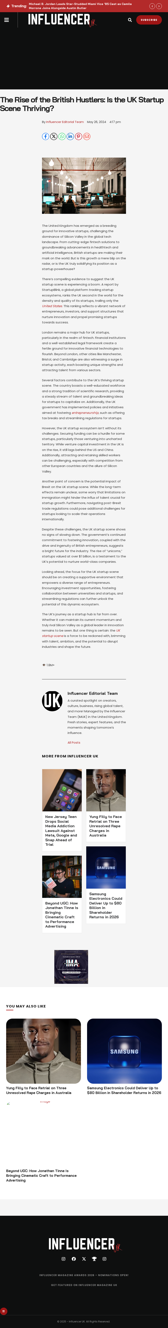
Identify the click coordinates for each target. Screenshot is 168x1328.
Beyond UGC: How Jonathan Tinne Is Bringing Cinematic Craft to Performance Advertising (61, 915)
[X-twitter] (84, 1259)
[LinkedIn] (70, 136)
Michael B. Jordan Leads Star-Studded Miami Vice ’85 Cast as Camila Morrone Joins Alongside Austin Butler (80, 6)
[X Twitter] (53, 136)
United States (52, 306)
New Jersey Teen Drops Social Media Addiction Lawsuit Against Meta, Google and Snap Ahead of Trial (61, 830)
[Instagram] (63, 1259)
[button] (6, 19)
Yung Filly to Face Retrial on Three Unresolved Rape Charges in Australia (105, 826)
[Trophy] (94, 1259)
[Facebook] (45, 136)
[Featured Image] (43, 1051)
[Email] (86, 136)
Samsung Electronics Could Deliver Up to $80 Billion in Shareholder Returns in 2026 (105, 906)
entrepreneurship (85, 413)
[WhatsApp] (62, 136)
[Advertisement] (84, 58)
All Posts (74, 742)
